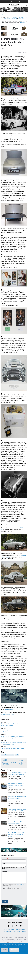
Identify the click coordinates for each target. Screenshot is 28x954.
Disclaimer (11, 929)
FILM (9, 17)
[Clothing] (3, 12)
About (5, 929)
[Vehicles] (24, 12)
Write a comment (21, 52)
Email (3, 863)
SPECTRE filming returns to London (21, 762)
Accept (4, 949)
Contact (24, 931)
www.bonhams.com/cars (7, 714)
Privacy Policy (7, 931)
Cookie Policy (16, 931)
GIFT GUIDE (21, 18)
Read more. (23, 22)
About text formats (21, 884)
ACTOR (15, 17)
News (2, 14)
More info (20, 946)
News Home (14, 762)
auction (12, 754)
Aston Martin (5, 754)
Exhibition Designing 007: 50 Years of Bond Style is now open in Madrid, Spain (6, 763)
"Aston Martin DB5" (9, 709)
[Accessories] (10, 12)
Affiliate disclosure (20, 929)
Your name (4, 858)
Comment (4, 871)
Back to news (4, 52)
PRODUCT (20, 17)
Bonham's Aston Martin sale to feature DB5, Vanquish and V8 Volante (16, 785)
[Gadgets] (17, 12)
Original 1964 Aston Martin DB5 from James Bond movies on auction (16, 834)
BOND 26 (14, 18)
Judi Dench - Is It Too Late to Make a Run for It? (13, 748)
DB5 (17, 754)
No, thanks (14, 949)
